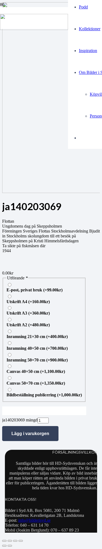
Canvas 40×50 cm (36, 371)
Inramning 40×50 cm (37, 348)
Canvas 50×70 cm (36, 383)
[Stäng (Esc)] (20, 541)
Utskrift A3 (28, 313)
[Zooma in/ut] (4, 541)
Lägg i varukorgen (30, 433)
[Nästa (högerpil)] (10, 546)
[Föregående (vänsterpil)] (4, 546)
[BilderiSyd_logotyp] (34, 28)
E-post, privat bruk (35, 290)
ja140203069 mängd (20, 420)
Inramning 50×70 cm (37, 360)
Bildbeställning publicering (44, 395)
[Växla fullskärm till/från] (10, 541)
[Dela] (15, 541)
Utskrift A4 (28, 301)
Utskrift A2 (28, 324)
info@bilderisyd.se (34, 520)
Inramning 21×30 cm (37, 336)
